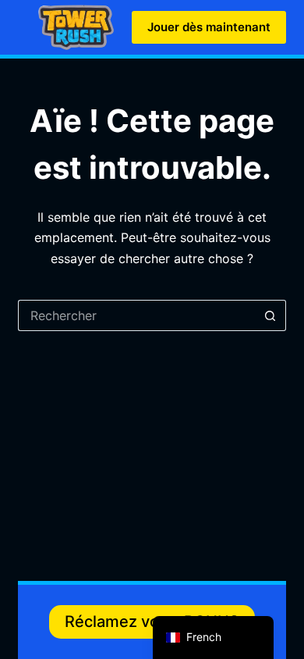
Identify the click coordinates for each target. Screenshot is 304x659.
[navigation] (213, 637)
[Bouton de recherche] (270, 315)
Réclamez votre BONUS (152, 621)
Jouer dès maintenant (208, 27)
